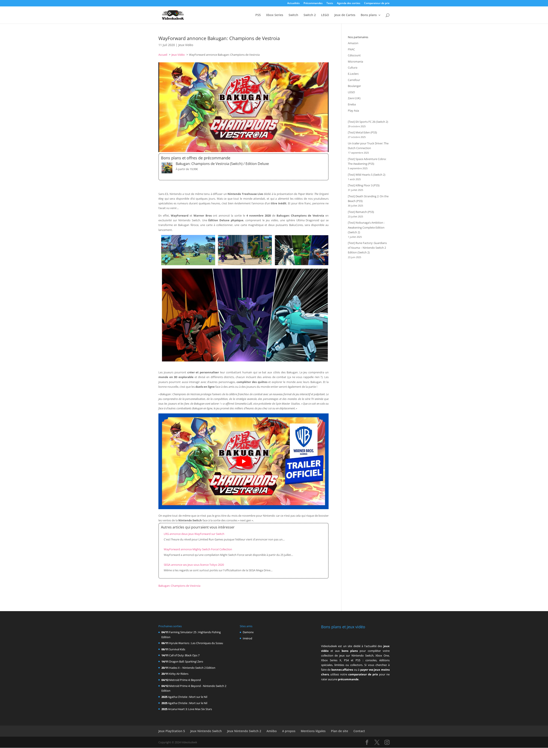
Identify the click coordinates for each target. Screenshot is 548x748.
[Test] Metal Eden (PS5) (362, 132)
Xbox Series (274, 15)
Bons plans (369, 15)
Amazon (353, 43)
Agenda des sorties (348, 3)
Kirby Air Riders (178, 674)
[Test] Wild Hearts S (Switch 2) (366, 175)
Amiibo (272, 731)
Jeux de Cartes (344, 15)
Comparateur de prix (377, 3)
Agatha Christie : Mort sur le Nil (187, 697)
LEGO (325, 15)
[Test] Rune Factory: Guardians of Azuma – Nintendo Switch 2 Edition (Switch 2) (367, 247)
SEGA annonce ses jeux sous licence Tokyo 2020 (194, 565)
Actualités (293, 3)
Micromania (355, 61)
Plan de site (339, 731)
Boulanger (354, 86)
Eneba (352, 104)
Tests (329, 3)
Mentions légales (313, 731)
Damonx (248, 632)
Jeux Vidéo (185, 45)
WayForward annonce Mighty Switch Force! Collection (198, 549)
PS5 (258, 15)
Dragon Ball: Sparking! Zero (186, 661)
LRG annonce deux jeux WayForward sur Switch (194, 534)
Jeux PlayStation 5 (171, 731)
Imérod (247, 638)
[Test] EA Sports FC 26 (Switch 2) (368, 122)
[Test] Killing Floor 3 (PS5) (364, 185)
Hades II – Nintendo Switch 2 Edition (192, 668)
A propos (288, 731)
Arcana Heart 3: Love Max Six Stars (190, 709)
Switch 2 (310, 15)
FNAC (351, 49)
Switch (293, 15)
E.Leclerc (353, 74)
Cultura (352, 67)
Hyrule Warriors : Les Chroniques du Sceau (196, 643)
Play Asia (353, 110)
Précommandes (313, 3)
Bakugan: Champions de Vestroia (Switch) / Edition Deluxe (222, 163)
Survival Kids (177, 649)
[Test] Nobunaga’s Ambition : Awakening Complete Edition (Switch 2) (366, 227)
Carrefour (354, 80)
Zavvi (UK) (354, 98)
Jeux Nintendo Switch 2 (244, 731)
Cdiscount (354, 55)
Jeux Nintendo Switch (206, 731)
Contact (359, 731)
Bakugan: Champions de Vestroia (179, 586)
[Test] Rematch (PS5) (361, 212)
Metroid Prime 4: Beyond (185, 680)
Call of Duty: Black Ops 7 (184, 655)
